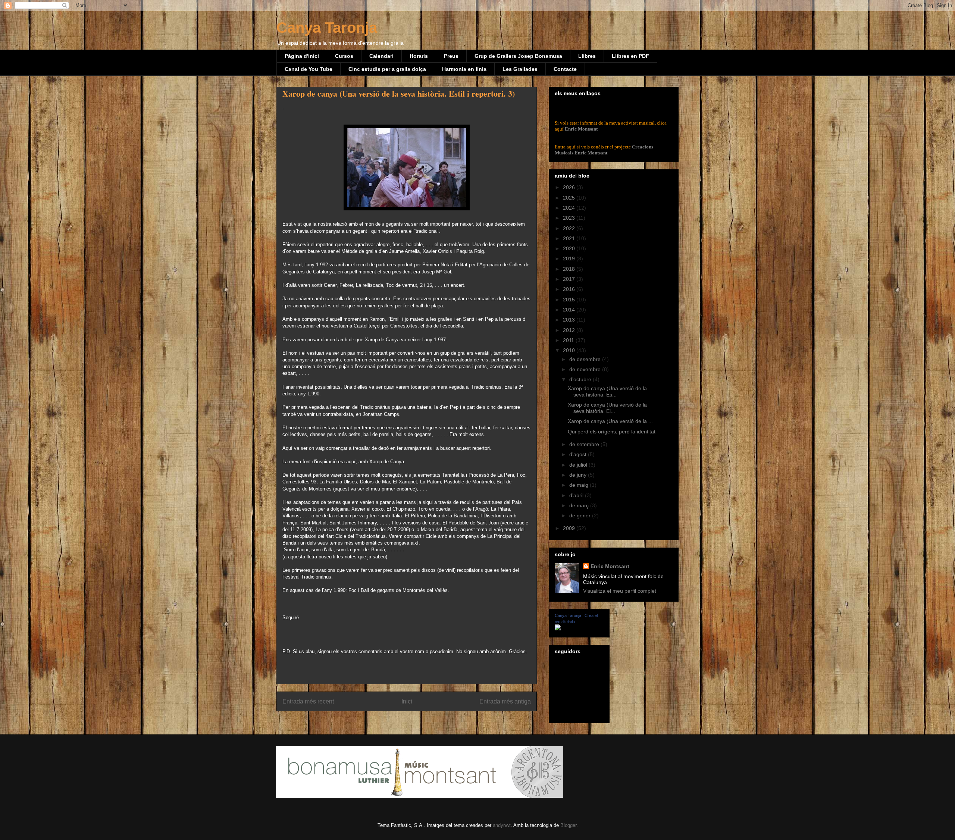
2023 (569, 218)
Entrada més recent (308, 701)
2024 (569, 208)
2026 (569, 187)
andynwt (502, 825)
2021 (569, 238)
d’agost (578, 454)
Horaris (419, 56)
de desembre (585, 359)
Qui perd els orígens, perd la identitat (611, 432)
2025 (569, 198)
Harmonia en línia (464, 69)
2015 (569, 300)
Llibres (587, 56)
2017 (569, 279)
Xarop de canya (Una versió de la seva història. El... (607, 408)
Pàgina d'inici (302, 56)
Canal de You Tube (308, 69)
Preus (451, 56)
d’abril (577, 495)
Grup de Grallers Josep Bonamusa (518, 56)
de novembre (585, 369)
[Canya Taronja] (558, 628)
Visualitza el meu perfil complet (619, 591)
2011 (569, 340)
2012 (569, 330)
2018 (569, 269)
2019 (569, 258)
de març (579, 505)
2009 (569, 528)
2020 (569, 248)
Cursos (344, 56)
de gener (580, 515)
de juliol (579, 465)
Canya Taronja (326, 27)
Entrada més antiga (505, 701)
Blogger (568, 825)
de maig (579, 485)
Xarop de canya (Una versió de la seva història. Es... (607, 391)
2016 (569, 289)
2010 (569, 350)
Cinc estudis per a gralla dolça (387, 69)
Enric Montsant (581, 129)
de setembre (585, 444)
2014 (569, 310)
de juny (578, 475)
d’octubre (581, 379)
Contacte (565, 69)
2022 (569, 228)
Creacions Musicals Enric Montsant (604, 150)
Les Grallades (520, 69)
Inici (406, 701)
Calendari (381, 56)
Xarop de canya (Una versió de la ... (610, 421)
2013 (569, 320)
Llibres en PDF (630, 56)
